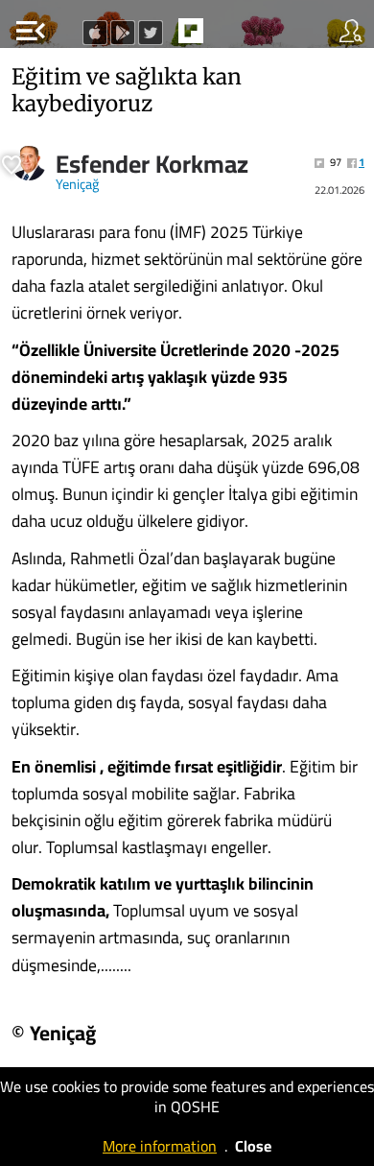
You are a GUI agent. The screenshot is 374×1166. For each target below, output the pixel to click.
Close (253, 1145)
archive (231, 36)
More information (160, 1145)
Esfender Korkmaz (152, 164)
